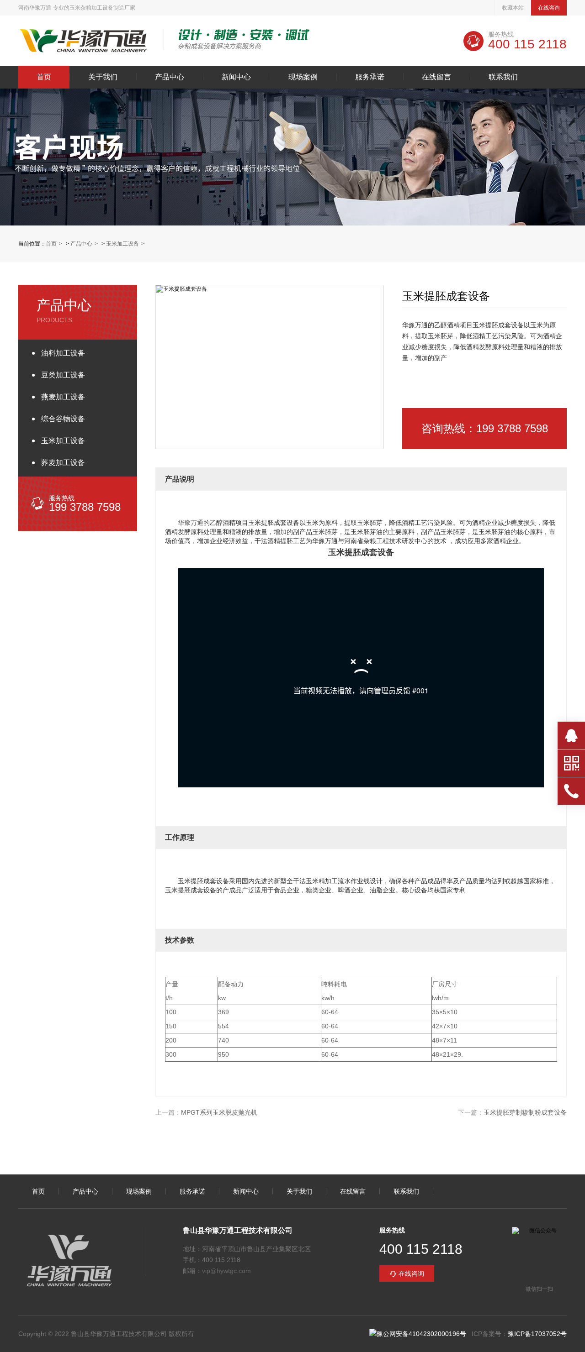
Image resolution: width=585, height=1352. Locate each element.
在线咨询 (549, 8)
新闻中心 (236, 77)
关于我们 (102, 77)
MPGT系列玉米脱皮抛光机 (219, 1112)
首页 (44, 77)
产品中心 (169, 77)
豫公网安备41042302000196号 (421, 1333)
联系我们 (503, 77)
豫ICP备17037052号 (537, 1333)
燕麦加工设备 (63, 397)
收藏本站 (513, 8)
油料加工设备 (63, 353)
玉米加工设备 (122, 244)
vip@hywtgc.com (226, 1270)
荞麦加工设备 (63, 462)
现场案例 (303, 77)
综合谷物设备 (63, 419)
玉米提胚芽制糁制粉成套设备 (525, 1112)
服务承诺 (369, 77)
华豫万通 (190, 522)
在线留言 (436, 77)
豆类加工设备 (63, 375)
